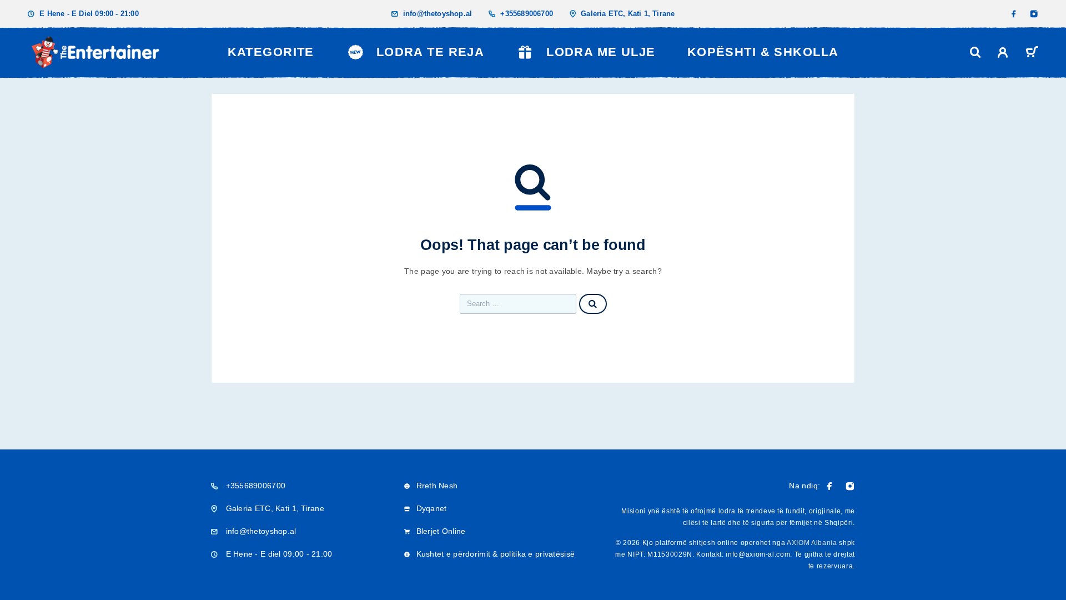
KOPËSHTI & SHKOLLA (763, 52)
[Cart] (1032, 53)
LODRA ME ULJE (600, 52)
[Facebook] (1014, 14)
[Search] (975, 52)
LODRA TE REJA (430, 52)
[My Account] (1003, 52)
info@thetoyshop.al (437, 13)
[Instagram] (1034, 14)
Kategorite (271, 52)
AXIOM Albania (812, 543)
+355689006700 (526, 13)
